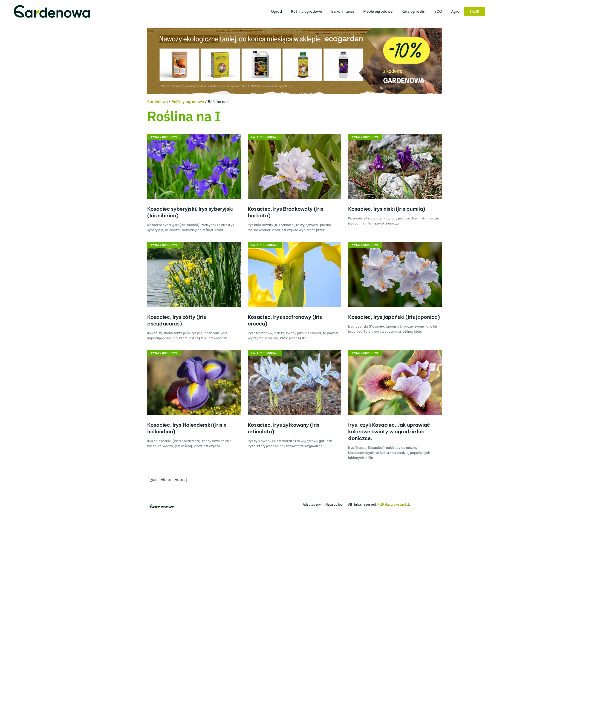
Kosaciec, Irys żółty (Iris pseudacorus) (176, 320)
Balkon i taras (342, 11)
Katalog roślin (413, 11)
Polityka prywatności (393, 504)
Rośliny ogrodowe (306, 11)
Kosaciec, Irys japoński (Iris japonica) (394, 317)
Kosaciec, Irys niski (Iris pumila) (386, 209)
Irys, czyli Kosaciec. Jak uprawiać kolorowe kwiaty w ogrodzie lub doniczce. (389, 431)
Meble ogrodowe (378, 11)
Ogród (276, 11)
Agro (455, 11)
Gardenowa (157, 101)
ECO (438, 11)
